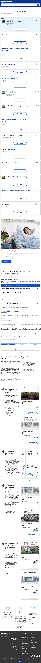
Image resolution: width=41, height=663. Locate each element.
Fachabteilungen (34, 642)
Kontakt (2, 656)
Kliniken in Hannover (25, 651)
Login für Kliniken (4, 636)
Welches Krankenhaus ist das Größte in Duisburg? (14, 296)
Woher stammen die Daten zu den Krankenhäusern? (15, 307)
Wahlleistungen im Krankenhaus (14, 644)
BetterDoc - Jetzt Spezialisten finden (14, 639)
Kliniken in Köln (24, 648)
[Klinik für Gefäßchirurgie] (30, 423)
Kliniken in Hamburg (24, 641)
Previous (28, 480)
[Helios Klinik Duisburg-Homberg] (3, 106)
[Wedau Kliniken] (3, 92)
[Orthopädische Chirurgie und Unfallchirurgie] (21, 457)
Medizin (32, 645)
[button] (4, 16)
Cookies (15, 656)
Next (32, 480)
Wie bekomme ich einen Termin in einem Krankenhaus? (16, 288)
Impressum (10, 656)
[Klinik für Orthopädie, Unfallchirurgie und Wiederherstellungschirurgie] (30, 457)
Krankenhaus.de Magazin (35, 635)
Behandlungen (34, 640)
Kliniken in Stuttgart (24, 645)
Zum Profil (20, 29)
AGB (18, 656)
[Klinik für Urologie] (30, 515)
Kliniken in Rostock (24, 653)
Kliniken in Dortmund (25, 646)
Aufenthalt (33, 637)
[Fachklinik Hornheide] (3, 21)
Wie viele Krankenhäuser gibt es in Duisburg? (13, 292)
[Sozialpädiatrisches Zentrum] (30, 392)
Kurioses (32, 644)
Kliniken (8, 9)
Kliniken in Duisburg (24, 643)
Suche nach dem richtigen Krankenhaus (15, 642)
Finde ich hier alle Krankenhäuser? (10, 303)
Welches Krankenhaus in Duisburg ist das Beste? (14, 299)
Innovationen (33, 647)
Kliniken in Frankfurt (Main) (24, 640)
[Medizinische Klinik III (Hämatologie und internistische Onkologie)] (30, 547)
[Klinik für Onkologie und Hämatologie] (30, 577)
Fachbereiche (14, 9)
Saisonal (32, 649)
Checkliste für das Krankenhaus (14, 647)
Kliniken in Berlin (24, 635)
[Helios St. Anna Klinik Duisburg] (3, 177)
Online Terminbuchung (7, 13)
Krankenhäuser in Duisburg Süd (10, 349)
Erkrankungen (33, 639)
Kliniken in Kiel (23, 650)
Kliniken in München (24, 637)
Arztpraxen (21, 9)
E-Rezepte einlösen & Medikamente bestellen (15, 636)
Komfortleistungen (14, 649)
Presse (6, 656)
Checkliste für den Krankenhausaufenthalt (15, 651)
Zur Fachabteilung (32, 412)
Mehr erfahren (6, 261)
